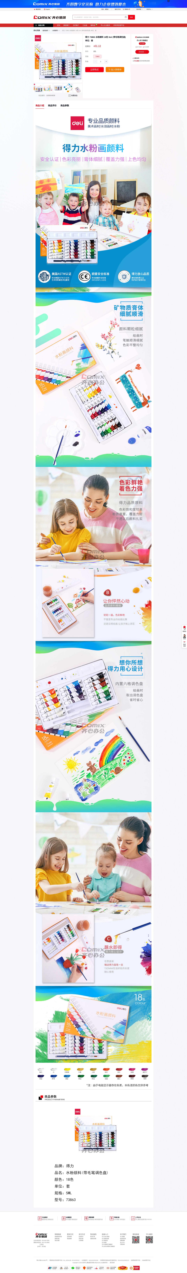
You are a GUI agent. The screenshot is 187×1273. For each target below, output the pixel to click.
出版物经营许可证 (135, 1260)
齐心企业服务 (105, 25)
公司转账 (81, 1240)
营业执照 (112, 1262)
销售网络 (122, 1240)
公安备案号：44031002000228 (90, 1260)
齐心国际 (104, 1242)
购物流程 (57, 1238)
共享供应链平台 (118, 25)
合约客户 (76, 25)
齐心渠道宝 (105, 1240)
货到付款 (81, 1238)
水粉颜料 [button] (55, 30)
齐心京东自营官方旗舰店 (108, 1246)
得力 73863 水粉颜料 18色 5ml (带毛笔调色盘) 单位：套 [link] (79, 30)
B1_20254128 (67, 1260)
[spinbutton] (100, 61)
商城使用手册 (58, 1236)
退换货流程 (93, 1238)
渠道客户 (66, 25)
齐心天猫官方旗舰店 (107, 1244)
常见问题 (57, 1240)
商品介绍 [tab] (40, 105)
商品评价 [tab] (52, 105)
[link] (37, 30)
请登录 (106, 9)
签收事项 (69, 1236)
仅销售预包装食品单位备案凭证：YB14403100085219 (114, 1260)
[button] (95, 61)
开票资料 (122, 1244)
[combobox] (100, 17)
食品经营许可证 (146, 1260)
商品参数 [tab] (64, 105)
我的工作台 (118, 9)
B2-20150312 (76, 1260)
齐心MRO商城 (105, 1236)
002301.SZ (99, 1262)
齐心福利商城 (105, 1238)
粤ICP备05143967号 (42, 1260)
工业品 (84, 25)
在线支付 (81, 1236)
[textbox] (100, 17)
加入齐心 (122, 1242)
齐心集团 (122, 1236)
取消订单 (92, 1236)
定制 (58, 25)
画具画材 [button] (45, 30)
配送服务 (69, 1238)
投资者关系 (123, 1238)
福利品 (92, 25)
